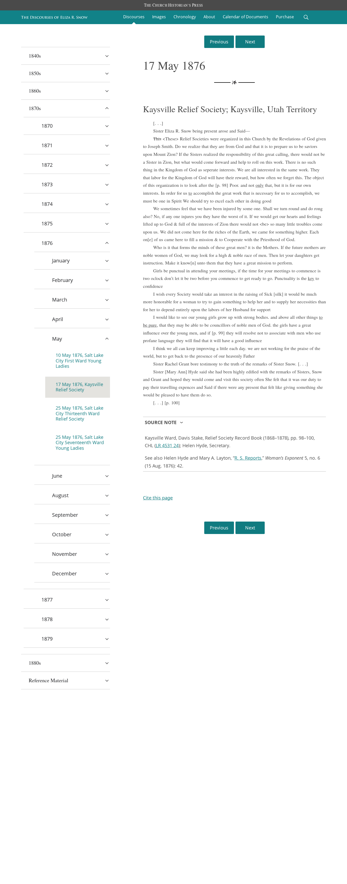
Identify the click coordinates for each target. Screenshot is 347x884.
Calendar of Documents (245, 17)
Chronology (185, 17)
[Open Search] (306, 17)
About (209, 17)
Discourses (134, 17)
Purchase (285, 17)
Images (159, 17)
